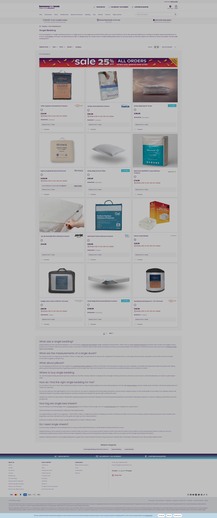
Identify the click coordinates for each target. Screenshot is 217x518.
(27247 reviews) (98, 312)
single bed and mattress (89, 345)
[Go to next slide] (82, 86)
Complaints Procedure (198, 500)
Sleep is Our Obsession (15, 486)
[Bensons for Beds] (49, 7)
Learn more (78, 186)
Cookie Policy (168, 500)
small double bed (110, 406)
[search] (175, 14)
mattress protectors (140, 345)
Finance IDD (189, 500)
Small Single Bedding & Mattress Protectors (96, 449)
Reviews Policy (182, 500)
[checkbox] (41, 129)
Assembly (44, 481)
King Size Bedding (116, 449)
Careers (10, 473)
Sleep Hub (118, 475)
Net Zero (77, 473)
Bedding (44, 26)
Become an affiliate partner (16, 489)
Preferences (177, 515)
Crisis (76, 468)
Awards (10, 468)
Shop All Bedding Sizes (54, 26)
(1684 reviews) (98, 182)
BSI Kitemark (11, 476)
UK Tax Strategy (12, 478)
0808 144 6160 (174, 1)
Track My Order (46, 476)
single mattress (132, 385)
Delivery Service (46, 473)
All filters (78, 47)
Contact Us (45, 465)
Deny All (169, 515)
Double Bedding (129, 449)
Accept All (161, 515)
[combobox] (169, 47)
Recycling (44, 478)
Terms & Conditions (160, 500)
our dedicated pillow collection (82, 366)
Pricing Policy (175, 500)
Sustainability (78, 470)
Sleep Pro (44, 484)
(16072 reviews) (145, 117)
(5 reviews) (50, 314)
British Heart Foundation (81, 465)
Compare (46, 129)
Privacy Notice (152, 500)
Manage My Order (47, 470)
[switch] (156, 47)
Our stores (11, 470)
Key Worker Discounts (48, 489)
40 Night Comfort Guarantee (50, 486)
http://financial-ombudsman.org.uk (156, 509)
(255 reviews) (51, 119)
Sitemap (206, 500)
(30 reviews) (98, 120)
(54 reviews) (98, 250)
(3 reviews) (144, 314)
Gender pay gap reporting (15, 484)
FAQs (43, 468)
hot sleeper (49, 36)
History (10, 465)
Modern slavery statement (15, 481)
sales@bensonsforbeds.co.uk (123, 465)
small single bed (72, 406)
